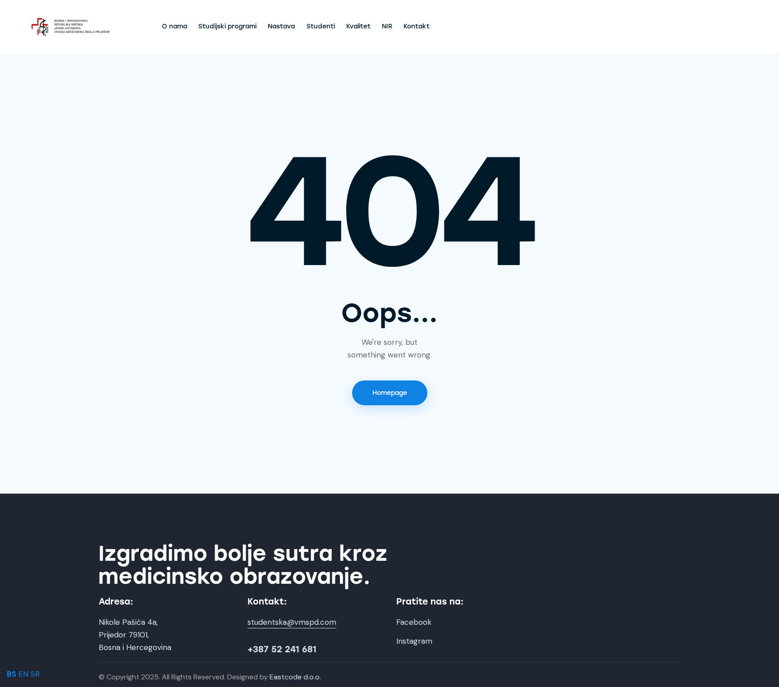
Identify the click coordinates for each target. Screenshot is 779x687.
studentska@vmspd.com (291, 622)
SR (35, 674)
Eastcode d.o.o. (295, 677)
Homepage (389, 393)
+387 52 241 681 (281, 649)
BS (11, 674)
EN (23, 674)
